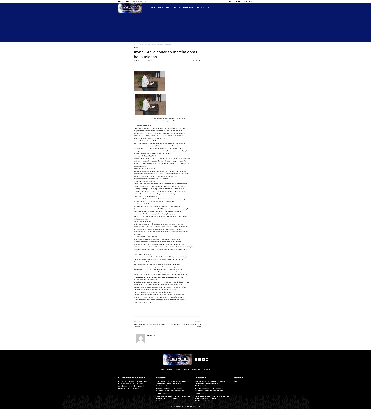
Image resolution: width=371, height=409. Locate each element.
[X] (249, 1)
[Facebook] (244, 1)
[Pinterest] (154, 65)
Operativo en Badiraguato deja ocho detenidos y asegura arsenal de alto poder (173, 397)
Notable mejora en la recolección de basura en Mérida (186, 325)
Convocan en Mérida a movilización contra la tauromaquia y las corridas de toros (172, 382)
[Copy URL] (140, 65)
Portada (158, 393)
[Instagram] (247, 1)
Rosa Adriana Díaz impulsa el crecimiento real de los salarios (149, 325)
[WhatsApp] (158, 65)
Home (135, 44)
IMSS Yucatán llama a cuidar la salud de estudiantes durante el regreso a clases (170, 390)
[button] (208, 8)
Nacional (159, 401)
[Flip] (136, 65)
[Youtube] (251, 1)
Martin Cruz (139, 60)
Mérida (141, 44)
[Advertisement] (185, 27)
